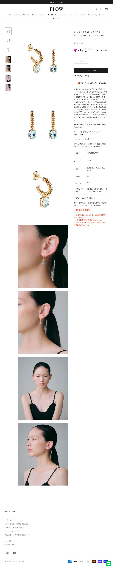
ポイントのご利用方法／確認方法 (16, 524)
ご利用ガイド (10, 520)
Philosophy (92, 15)
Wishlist (56, 18)
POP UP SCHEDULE (56, 2)
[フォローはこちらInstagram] (7, 553)
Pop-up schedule (39, 15)
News (71, 15)
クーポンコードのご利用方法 (15, 527)
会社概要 (8, 541)
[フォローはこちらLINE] (14, 553)
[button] (81, 76)
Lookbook (52, 15)
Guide (101, 15)
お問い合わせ (10, 545)
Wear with (63, 15)
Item (10, 15)
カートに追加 (91, 70)
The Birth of (81, 15)
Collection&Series (22, 15)
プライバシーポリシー (13, 531)
